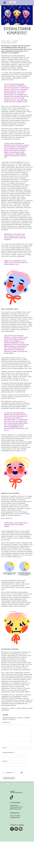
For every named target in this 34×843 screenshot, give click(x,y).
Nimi (5, 747)
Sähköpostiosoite (9, 752)
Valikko (13, 2)
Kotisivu (5, 761)
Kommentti (7, 722)
